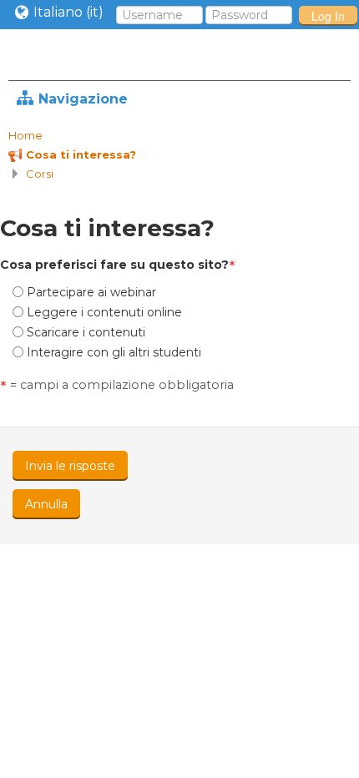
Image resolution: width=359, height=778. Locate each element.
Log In (328, 16)
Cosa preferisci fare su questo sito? (114, 264)
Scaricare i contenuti (86, 332)
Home (25, 135)
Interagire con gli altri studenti (114, 352)
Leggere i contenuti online (104, 312)
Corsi (39, 173)
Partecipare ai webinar (91, 292)
